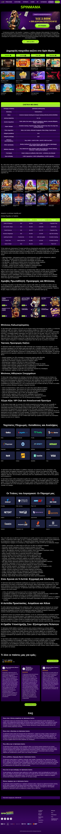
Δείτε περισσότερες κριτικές (30, 704)
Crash (37, 55)
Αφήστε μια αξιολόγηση (53, 660)
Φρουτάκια (52, 55)
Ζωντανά (22, 55)
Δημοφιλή (7, 55)
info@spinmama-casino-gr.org (54, 819)
